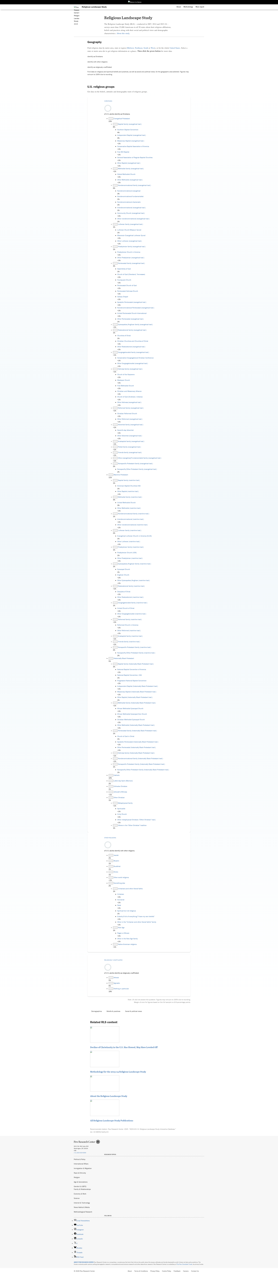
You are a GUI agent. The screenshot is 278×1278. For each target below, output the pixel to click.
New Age (121, 927)
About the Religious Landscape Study (108, 1096)
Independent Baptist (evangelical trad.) (131, 135)
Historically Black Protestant (124, 658)
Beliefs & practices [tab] (113, 1011)
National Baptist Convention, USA (129, 675)
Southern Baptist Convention (127, 130)
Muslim (116, 861)
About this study (123, 33)
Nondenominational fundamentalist (130, 196)
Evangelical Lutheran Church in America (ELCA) (134, 536)
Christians (108, 101)
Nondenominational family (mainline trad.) (133, 514)
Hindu (116, 872)
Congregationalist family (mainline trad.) (132, 603)
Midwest (130, 48)
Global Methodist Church (126, 174)
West (153, 48)
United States (175, 48)
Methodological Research (83, 1212)
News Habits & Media (82, 1207)
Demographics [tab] (96, 1011)
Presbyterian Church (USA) (127, 552)
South (146, 48)
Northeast (138, 48)
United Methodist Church (126, 502)
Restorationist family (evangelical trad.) (132, 330)
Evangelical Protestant (122, 118)
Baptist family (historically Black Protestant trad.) (136, 664)
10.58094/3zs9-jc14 (100, 1132)
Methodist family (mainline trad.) (130, 497)
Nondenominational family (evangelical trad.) (134, 185)
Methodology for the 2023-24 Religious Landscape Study (118, 1071)
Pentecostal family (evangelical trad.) (131, 263)
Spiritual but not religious (126, 911)
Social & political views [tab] (133, 1011)
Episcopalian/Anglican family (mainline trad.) (134, 564)
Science (76, 1198)
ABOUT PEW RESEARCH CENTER (84, 1262)
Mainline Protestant (121, 475)
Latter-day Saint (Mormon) (123, 781)
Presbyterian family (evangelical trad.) (132, 246)
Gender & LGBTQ (80, 1186)
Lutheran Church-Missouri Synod (129, 230)
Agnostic (117, 983)
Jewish (116, 855)
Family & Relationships (82, 1189)
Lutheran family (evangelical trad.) (130, 224)
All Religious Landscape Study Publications (111, 1120)
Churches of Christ (124, 335)
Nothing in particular (121, 989)
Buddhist (117, 866)
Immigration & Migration (83, 1168)
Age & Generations (80, 1182)
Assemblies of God (124, 269)
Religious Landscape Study (94, 6)
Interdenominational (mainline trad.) (130, 519)
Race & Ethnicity (80, 1173)
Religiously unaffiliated (113, 960)
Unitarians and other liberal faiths (130, 888)
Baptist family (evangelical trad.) (130, 124)
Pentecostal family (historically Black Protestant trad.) (137, 731)
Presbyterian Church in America (128, 252)
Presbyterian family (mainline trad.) (131, 547)
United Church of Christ (125, 608)
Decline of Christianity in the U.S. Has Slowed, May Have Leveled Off (123, 1047)
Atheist (116, 977)
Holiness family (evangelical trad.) (130, 369)
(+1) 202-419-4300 (80, 1153)
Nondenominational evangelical (128, 191)
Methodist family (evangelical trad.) (131, 168)
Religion (77, 1177)
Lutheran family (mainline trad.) (129, 530)
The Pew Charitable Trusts (184, 1264)
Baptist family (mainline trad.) (129, 480)
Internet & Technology (82, 1203)
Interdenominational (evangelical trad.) (131, 207)
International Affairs (81, 1164)
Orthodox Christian (120, 786)
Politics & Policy (79, 1159)
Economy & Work (80, 1194)
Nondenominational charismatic (129, 202)
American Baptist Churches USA (129, 486)
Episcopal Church (123, 569)
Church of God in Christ (125, 736)
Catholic (117, 775)
